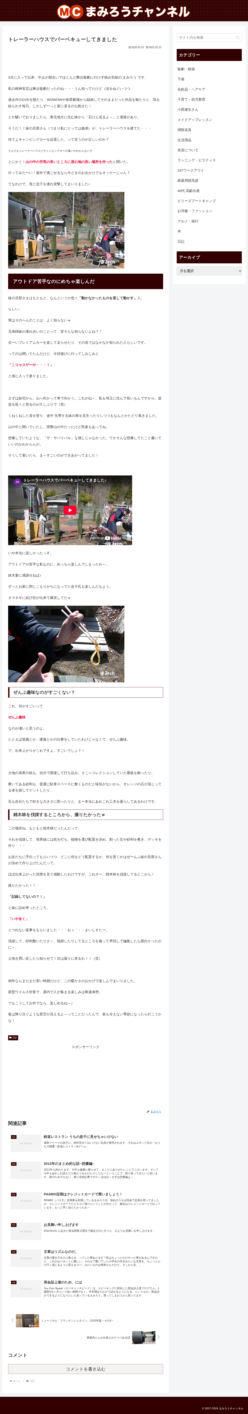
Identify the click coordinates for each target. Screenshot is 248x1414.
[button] (237, 37)
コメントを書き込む (86, 1369)
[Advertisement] (85, 60)
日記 (14, 1037)
